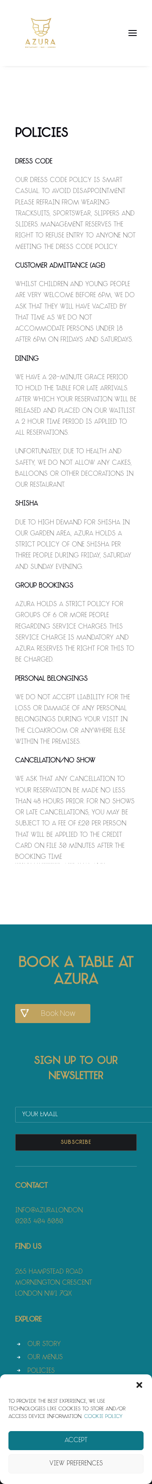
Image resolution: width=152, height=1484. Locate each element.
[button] (139, 1385)
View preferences (76, 1464)
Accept (76, 1440)
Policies (41, 1371)
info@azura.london (49, 1211)
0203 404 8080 (39, 1222)
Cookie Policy (103, 1416)
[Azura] (40, 33)
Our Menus (45, 1357)
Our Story (44, 1344)
